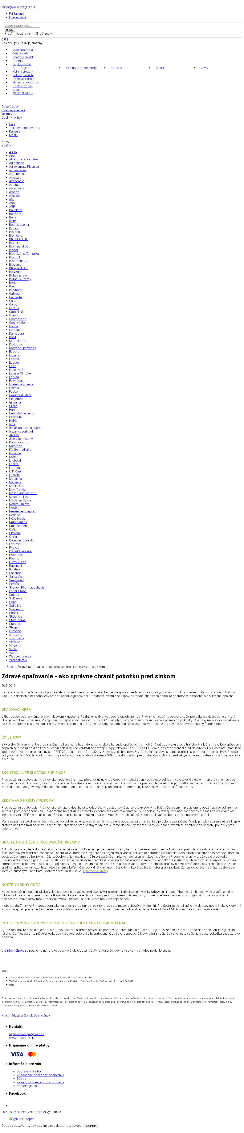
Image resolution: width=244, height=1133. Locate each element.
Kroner (13, 457)
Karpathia (15, 446)
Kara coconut (18, 442)
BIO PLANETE (18, 239)
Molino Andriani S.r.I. (23, 493)
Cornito (14, 315)
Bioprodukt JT (19, 261)
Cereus (14, 308)
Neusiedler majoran (22, 511)
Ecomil (14, 359)
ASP (12, 206)
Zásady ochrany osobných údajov (40, 1082)
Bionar (13, 250)
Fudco (13, 391)
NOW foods (17, 518)
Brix (11, 286)
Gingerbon (16, 399)
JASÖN (14, 435)
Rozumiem (90, 1125)
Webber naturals (20, 656)
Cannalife (15, 297)
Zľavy (204, 68)
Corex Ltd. (16, 312)
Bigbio (13, 228)
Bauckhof (15, 210)
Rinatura (15, 569)
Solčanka (15, 598)
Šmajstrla (15, 634)
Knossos (15, 453)
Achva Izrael (17, 170)
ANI (11, 199)
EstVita (14, 377)
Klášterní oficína (20, 449)
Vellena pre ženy (23, 71)
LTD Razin (15, 471)
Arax (12, 203)
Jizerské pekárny (21, 439)
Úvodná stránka (23, 49)
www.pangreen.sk (21, 1038)
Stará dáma (17, 620)
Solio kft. (15, 605)
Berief (13, 217)
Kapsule (116, 68)
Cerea (13, 304)
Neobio (14, 507)
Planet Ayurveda (20, 551)
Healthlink (15, 417)
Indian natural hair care (25, 428)
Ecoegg (14, 355)
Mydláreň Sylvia (20, 500)
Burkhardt (15, 290)
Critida (13, 326)
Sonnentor (16, 609)
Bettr (12, 221)
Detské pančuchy (23, 75)
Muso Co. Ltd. (18, 497)
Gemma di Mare (20, 395)
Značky (7, 145)
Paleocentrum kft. (21, 540)
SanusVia (15, 576)
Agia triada (16, 163)
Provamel (16, 555)
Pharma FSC (17, 544)
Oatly (12, 529)
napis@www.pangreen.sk (26, 1034)
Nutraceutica (18, 522)
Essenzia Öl (17, 370)
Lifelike (14, 464)
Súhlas (21, 1078)
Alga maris (16, 174)
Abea (12, 156)
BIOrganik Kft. (18, 268)
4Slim (13, 152)
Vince (13, 645)
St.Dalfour (16, 616)
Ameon (14, 192)
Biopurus (15, 264)
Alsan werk (16, 188)
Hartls (13, 410)
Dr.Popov (15, 344)
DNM (12, 337)
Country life (17, 322)
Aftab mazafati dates (24, 159)
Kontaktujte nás (23, 86)
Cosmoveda (17, 319)
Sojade (14, 595)
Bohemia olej (18, 275)
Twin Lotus (16, 638)
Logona (14, 468)
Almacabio (16, 181)
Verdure (14, 642)
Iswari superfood (21, 431)
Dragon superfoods (22, 348)
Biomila (14, 243)
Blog (16, 89)
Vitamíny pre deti (23, 57)
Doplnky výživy (22, 64)
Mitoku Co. (16, 486)
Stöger (14, 627)
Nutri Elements (19, 526)
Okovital (15, 533)
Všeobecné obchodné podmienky (40, 1075)
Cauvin (13, 301)
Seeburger (16, 580)
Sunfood (15, 631)
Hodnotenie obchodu (26, 82)
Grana (13, 406)
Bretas (13, 283)
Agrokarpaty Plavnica (24, 166)
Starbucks (16, 624)
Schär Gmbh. (18, 591)
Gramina (15, 402)
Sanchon (15, 573)
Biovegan (15, 272)
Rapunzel (15, 566)
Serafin (14, 584)
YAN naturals (18, 660)
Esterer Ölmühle (20, 373)
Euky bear (16, 381)
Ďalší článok (42, 1015)
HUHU (13, 420)
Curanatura (16, 330)
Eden (12, 366)
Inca (12, 424)
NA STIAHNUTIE (23, 93)
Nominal (15, 515)
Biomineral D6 (18, 246)
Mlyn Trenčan (18, 489)
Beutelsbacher (19, 224)
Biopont (14, 257)
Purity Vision (17, 562)
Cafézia (14, 293)
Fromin (14, 388)
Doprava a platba (23, 78)
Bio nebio (15, 235)
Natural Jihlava (19, 504)
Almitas (14, 185)
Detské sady (20, 53)
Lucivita (14, 475)
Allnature (15, 177)
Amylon (14, 195)
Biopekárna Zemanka (24, 254)
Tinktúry (18, 60)
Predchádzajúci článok (17, 1015)
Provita (14, 558)
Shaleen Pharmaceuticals (26, 587)
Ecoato (14, 351)
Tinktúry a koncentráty (81, 68)
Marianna (15, 478)
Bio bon (14, 232)
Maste (160, 68)
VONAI (13, 653)
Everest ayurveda (21, 384)
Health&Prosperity (21, 413)
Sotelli (13, 613)
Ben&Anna (16, 214)
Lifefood (15, 460)
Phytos (14, 547)
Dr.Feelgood (17, 341)
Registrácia (18, 17)
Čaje (24, 68)
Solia (12, 602)
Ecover (14, 362)
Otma (13, 537)
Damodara (16, 333)
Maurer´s (15, 482)
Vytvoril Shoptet (23, 1119)
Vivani (13, 649)
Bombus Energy (20, 279)
